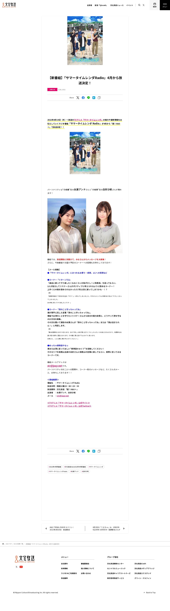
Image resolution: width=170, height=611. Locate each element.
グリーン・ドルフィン (142, 578)
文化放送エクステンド (142, 573)
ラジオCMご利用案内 (69, 573)
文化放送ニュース (117, 5)
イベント (129, 5)
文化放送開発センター (115, 563)
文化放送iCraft (140, 563)
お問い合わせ (86, 573)
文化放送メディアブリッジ (144, 568)
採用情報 (64, 568)
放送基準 (64, 578)
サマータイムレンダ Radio (58, 471)
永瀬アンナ (75, 471)
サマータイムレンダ (96, 467)
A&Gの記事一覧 (18, 544)
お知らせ (52, 89)
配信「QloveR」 (101, 5)
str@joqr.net (63, 395)
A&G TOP (9, 544)
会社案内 (64, 563)
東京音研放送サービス (115, 578)
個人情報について (87, 568)
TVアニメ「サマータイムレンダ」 (88, 119)
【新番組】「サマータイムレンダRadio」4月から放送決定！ (42, 544)
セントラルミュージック (116, 568)
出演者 (89, 5)
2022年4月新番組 (55, 467)
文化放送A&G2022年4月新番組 (75, 467)
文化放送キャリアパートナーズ (118, 573)
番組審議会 (85, 563)
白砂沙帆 (86, 471)
